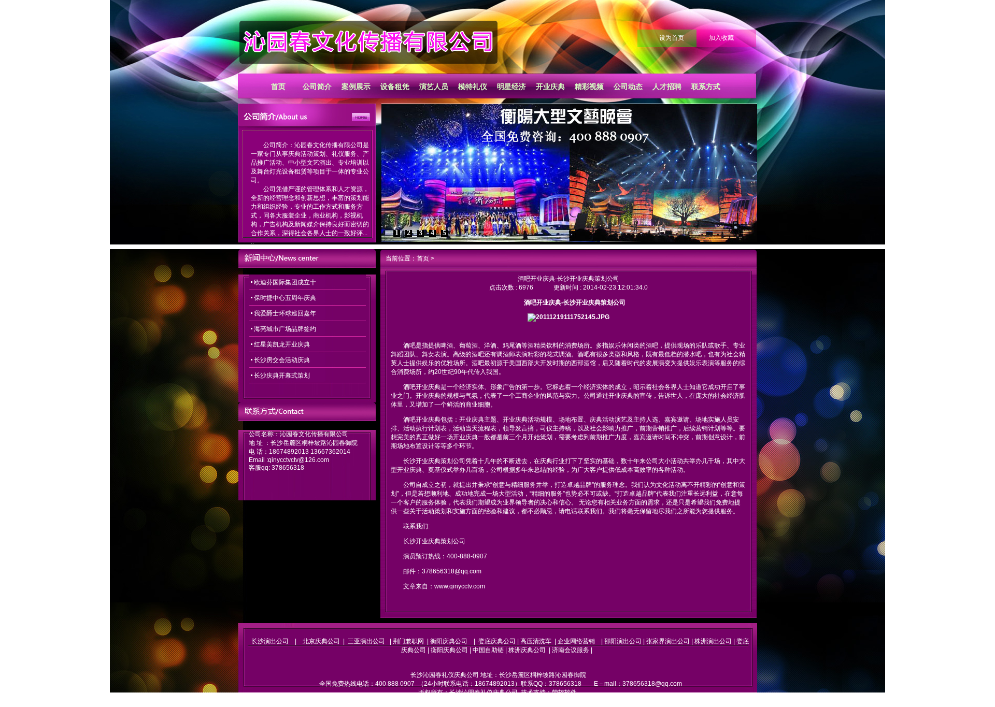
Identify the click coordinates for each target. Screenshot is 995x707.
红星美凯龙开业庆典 (282, 344)
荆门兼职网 (408, 641)
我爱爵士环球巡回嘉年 (285, 313)
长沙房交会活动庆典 (282, 360)
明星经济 (511, 86)
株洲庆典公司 (527, 650)
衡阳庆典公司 (448, 641)
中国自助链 (488, 650)
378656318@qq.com (652, 683)
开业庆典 (550, 86)
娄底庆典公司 (497, 641)
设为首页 (671, 37)
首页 (278, 86)
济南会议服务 (570, 650)
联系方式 (705, 86)
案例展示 (356, 86)
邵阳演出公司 (623, 641)
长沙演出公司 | (277, 641)
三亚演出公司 (366, 641)
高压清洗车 (535, 641)
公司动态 (628, 86)
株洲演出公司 (713, 641)
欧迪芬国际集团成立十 (285, 282)
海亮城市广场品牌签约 (285, 329)
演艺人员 (433, 86)
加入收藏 (721, 37)
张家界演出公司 (668, 641)
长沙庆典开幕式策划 (282, 375)
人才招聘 (666, 86)
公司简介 (317, 86)
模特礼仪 (472, 86)
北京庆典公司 (321, 641)
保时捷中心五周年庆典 (285, 297)
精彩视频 (589, 86)
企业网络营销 (576, 641)
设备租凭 (394, 86)
